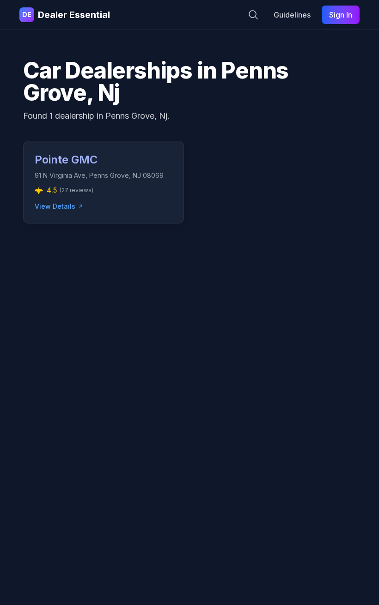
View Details (55, 206)
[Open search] (253, 15)
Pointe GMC (66, 159)
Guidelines (292, 14)
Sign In (340, 14)
